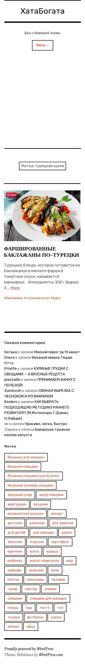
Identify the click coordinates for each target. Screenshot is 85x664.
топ (60, 608)
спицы (13, 608)
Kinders (10, 401)
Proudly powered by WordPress (28, 649)
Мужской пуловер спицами (30, 485)
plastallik (12, 379)
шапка (56, 617)
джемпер (37, 523)
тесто (44, 608)
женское (15, 542)
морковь (14, 570)
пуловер (58, 579)
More (15, 288)
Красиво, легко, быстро (46, 424)
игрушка (37, 542)
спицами (15, 598)
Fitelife (10, 368)
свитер (31, 589)
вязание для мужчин (25, 514)
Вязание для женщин (26, 457)
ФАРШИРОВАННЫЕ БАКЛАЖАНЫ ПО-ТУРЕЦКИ (41, 251)
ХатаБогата (42, 11)
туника (14, 617)
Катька (10, 352)
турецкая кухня (37, 298)
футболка (35, 617)
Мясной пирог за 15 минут (57, 352)
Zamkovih (12, 390)
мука (55, 570)
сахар (12, 589)
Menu (41, 45)
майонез (15, 561)
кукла (34, 551)
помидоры (35, 579)
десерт (57, 514)
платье (13, 579)
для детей (17, 532)
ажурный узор (20, 495)
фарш (57, 298)
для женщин (43, 532)
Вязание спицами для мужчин (34, 476)
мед (69, 561)
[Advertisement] (42, 103)
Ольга (9, 357)
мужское (36, 570)
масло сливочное (44, 561)
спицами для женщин (48, 598)
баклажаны (14, 298)
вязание (41, 504)
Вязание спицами (23, 466)
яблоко (13, 627)
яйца (31, 627)
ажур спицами (51, 495)
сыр (29, 608)
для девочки (62, 523)
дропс (67, 532)
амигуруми (17, 504)
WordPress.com (51, 655)
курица (52, 551)
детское (15, 523)
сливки (50, 589)
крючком (15, 551)
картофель (60, 542)
